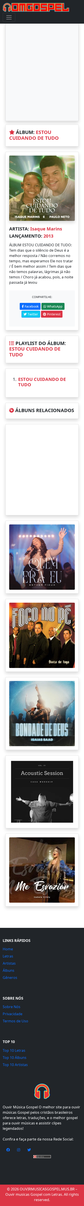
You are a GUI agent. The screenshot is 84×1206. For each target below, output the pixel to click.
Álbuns (8, 970)
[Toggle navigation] (9, 17)
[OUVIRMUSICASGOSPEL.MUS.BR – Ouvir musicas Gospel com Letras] (36, 7)
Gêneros (10, 977)
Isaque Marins (46, 229)
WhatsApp (54, 306)
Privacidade (12, 1013)
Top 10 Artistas (15, 1064)
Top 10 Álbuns (14, 1057)
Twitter (32, 314)
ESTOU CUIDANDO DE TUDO (34, 135)
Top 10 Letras (14, 1050)
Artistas (9, 963)
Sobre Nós (11, 1006)
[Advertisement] (42, 72)
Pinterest (53, 314)
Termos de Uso (15, 1021)
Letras (8, 956)
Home (8, 949)
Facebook (31, 306)
